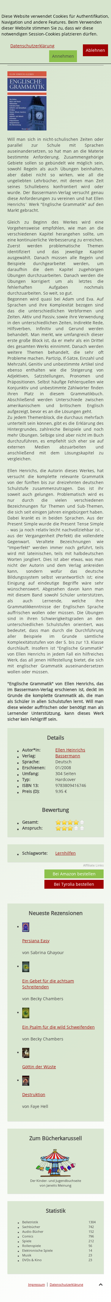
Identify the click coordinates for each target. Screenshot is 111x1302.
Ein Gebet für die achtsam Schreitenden (48, 984)
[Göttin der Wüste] (25, 1052)
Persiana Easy (35, 940)
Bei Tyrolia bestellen (74, 884)
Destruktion (33, 1094)
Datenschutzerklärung (66, 1284)
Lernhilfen (65, 853)
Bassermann (67, 756)
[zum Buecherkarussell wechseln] (55, 1162)
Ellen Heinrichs (70, 750)
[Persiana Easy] (25, 927)
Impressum (36, 1284)
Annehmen (63, 56)
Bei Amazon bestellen (74, 874)
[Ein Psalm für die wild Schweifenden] (25, 1012)
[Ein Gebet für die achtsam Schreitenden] (25, 966)
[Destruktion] (25, 1080)
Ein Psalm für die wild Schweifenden (58, 1027)
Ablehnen (95, 50)
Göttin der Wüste (39, 1066)
